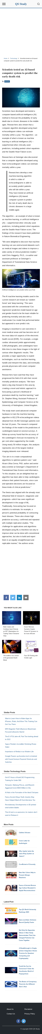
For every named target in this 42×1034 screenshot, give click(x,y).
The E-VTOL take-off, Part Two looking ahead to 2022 (21, 737)
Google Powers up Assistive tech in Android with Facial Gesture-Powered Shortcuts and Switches (21, 759)
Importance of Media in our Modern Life (19, 751)
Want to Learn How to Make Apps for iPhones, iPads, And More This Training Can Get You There (21, 721)
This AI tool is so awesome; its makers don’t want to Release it (21, 813)
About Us (10, 1009)
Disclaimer (28, 1009)
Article (7, 81)
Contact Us (11, 1014)
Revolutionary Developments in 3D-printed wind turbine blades (20, 806)
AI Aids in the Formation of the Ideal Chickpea (21, 792)
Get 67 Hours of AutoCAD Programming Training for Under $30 (19, 778)
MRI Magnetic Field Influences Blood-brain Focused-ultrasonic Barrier (20, 730)
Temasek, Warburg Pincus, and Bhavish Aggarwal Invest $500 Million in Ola (19, 786)
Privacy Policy (29, 1014)
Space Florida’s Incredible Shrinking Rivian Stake (20, 745)
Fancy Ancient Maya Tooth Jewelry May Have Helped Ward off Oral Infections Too (20, 798)
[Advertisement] (21, 32)
